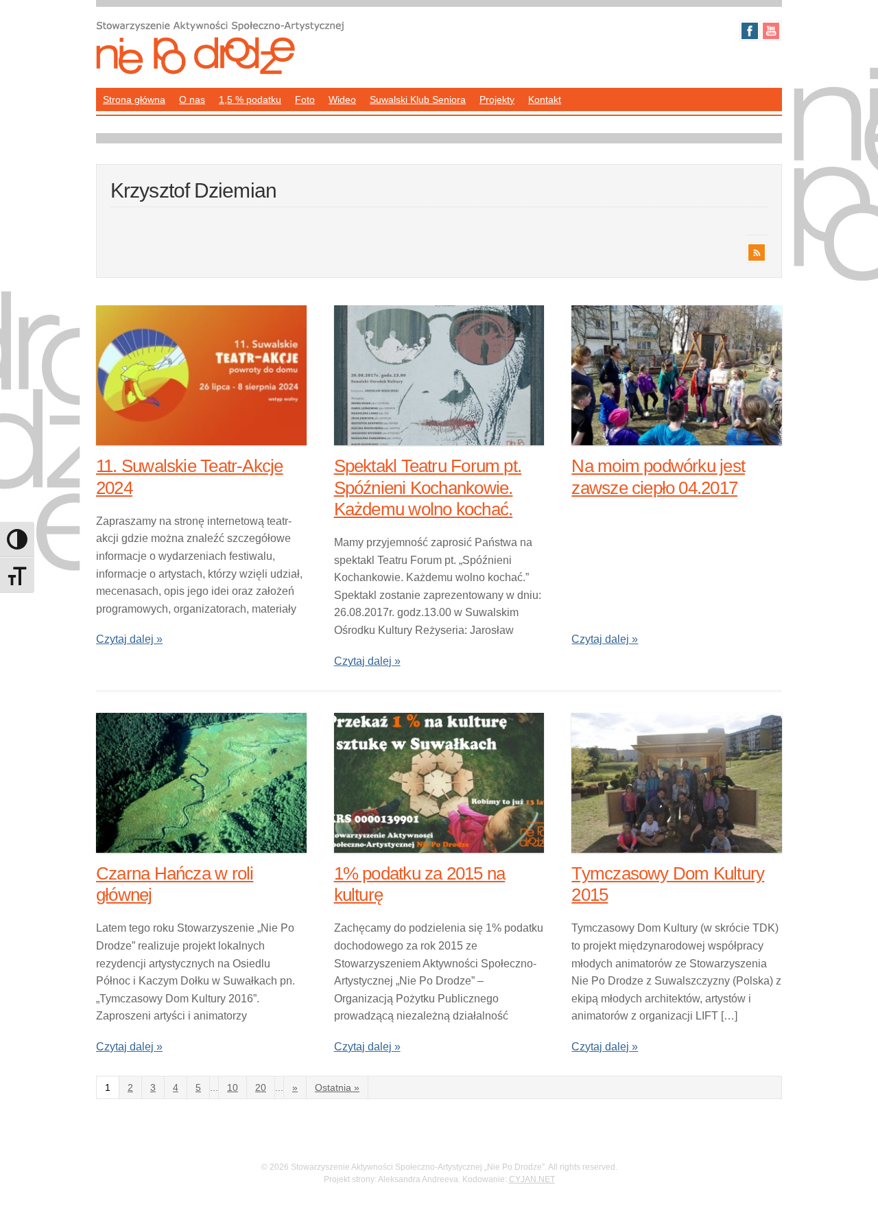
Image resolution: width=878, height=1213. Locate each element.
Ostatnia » (337, 1087)
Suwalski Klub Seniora (418, 99)
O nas (192, 99)
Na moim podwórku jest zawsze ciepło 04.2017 (658, 476)
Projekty (496, 99)
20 (260, 1087)
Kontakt (544, 99)
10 (232, 1087)
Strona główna (134, 99)
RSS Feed (756, 252)
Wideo (342, 99)
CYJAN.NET (532, 1179)
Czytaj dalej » (129, 639)
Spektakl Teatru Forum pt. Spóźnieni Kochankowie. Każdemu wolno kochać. (428, 487)
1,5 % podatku (250, 99)
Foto (305, 99)
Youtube (771, 31)
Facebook (749, 31)
